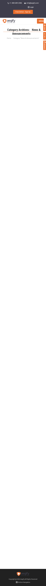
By (13, 122)
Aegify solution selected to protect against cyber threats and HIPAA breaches (21, 433)
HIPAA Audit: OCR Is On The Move (20, 171)
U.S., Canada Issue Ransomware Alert (22, 87)
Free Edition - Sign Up (23, 12)
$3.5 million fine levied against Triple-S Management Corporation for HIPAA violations (22, 360)
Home (9, 38)
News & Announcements (26, 120)
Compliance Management (19, 209)
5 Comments (21, 206)
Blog (16, 120)
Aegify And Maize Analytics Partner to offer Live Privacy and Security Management (23, 299)
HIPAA (30, 209)
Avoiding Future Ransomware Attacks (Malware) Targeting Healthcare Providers (22, 241)
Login (32, 7)
